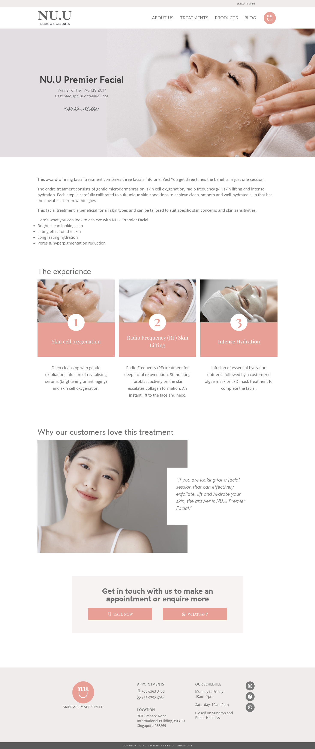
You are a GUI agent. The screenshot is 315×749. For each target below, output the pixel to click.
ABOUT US (163, 17)
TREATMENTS (194, 17)
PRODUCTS (226, 17)
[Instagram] (250, 685)
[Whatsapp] (250, 707)
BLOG (250, 17)
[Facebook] (250, 696)
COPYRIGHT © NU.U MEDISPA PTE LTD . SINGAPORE (157, 745)
